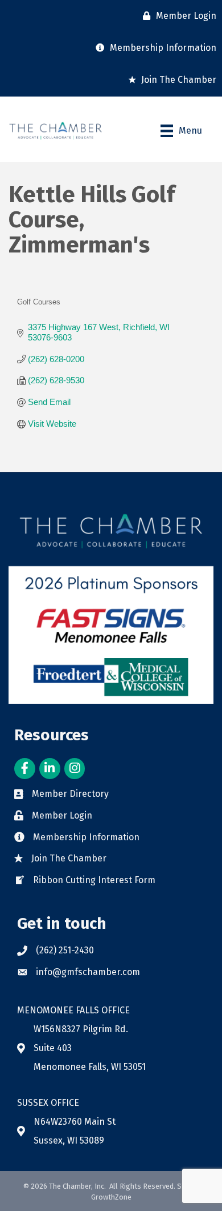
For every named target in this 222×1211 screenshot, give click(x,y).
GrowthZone (111, 1197)
